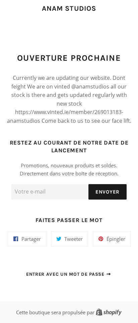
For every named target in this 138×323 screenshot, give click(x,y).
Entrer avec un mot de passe (66, 274)
